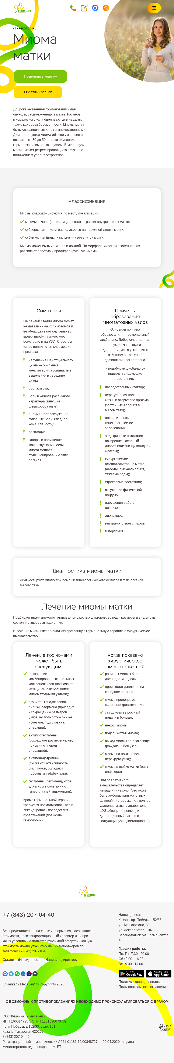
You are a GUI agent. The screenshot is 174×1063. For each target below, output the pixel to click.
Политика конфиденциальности (143, 982)
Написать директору (61, 959)
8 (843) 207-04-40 (16, 1036)
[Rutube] (29, 974)
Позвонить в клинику (40, 76)
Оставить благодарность (22, 959)
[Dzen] (35, 974)
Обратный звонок (38, 92)
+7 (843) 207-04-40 (28, 914)
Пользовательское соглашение (143, 987)
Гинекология (25, 28)
